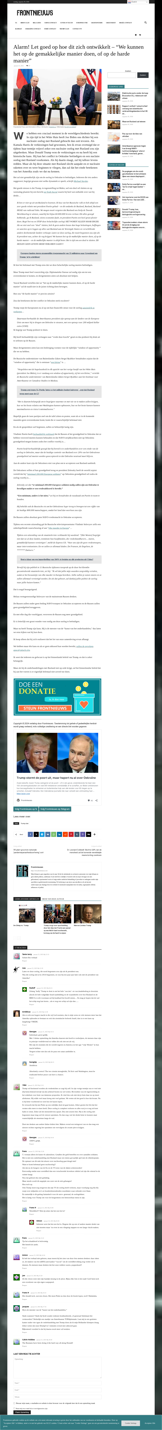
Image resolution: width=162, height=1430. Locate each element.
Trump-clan (64, 29)
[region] (81, 1422)
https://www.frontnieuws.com (39, 870)
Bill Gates (37, 22)
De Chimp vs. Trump (21, 925)
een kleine (55, 362)
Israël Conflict (125, 22)
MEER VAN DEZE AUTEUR (53, 899)
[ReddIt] (65, 834)
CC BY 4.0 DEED (70, 127)
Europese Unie (82, 22)
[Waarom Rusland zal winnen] (114, 124)
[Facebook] (30, 834)
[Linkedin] (59, 834)
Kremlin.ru (52, 127)
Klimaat (18, 29)
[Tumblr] (76, 834)
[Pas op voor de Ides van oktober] (114, 137)
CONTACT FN (77, 29)
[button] (146, 23)
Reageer (24, 961)
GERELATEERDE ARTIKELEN (27, 899)
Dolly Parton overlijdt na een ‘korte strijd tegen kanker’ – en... (134, 186)
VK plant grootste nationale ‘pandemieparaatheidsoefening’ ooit (28, 851)
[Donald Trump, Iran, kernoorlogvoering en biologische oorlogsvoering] (114, 212)
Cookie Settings (130, 1423)
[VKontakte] (140, 35)
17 (29, 66)
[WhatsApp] (53, 834)
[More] (94, 834)
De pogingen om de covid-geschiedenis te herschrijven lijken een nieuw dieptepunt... (134, 173)
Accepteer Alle (150, 1423)
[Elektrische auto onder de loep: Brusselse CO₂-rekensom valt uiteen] (114, 96)
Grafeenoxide (97, 22)
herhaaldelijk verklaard (43, 434)
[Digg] (88, 834)
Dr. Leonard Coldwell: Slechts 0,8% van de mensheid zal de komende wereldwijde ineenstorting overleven (84, 852)
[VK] (47, 834)
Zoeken (128, 71)
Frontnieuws (37, 867)
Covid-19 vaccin (66, 22)
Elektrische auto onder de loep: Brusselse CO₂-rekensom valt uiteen (135, 95)
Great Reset (111, 22)
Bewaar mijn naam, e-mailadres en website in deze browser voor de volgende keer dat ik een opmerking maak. (55, 1403)
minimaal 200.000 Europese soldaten (44, 474)
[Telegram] (136, 35)
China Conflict (50, 22)
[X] (36, 834)
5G (16, 22)
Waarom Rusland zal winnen (133, 122)
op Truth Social (50, 192)
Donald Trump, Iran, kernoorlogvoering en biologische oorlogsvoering (133, 212)
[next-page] (19, 938)
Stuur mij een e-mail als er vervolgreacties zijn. (32, 1408)
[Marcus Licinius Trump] (88, 913)
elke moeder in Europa (59, 528)
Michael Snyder (81, 181)
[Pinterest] (71, 834)
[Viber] (82, 834)
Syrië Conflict (50, 29)
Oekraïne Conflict (33, 29)
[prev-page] (15, 938)
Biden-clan (25, 22)
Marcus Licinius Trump (82, 925)
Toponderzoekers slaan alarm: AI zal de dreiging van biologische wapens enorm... (135, 224)
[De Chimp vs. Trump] (27, 913)
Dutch (134, 2)
